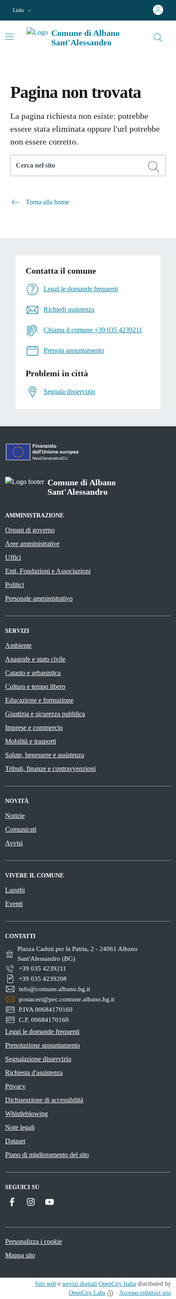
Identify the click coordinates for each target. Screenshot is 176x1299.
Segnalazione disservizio (38, 1059)
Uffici (13, 557)
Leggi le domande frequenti (42, 1031)
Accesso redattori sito (145, 1293)
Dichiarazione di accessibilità (44, 1100)
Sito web (45, 1284)
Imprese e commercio (34, 727)
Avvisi (14, 843)
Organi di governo (30, 530)
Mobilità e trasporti (30, 741)
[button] (23, 10)
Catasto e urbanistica (33, 672)
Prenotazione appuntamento (42, 1045)
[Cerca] (154, 167)
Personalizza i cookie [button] (33, 1241)
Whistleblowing (26, 1113)
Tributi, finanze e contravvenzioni (50, 768)
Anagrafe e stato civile (35, 659)
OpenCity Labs (87, 1293)
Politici (14, 584)
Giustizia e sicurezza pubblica (45, 713)
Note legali (20, 1127)
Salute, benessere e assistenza (44, 755)
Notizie (15, 815)
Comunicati (20, 829)
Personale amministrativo (39, 598)
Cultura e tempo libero (35, 686)
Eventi (14, 903)
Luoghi (15, 890)
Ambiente (18, 645)
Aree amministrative (32, 543)
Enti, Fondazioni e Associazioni (48, 571)
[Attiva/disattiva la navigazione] (9, 37)
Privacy (15, 1086)
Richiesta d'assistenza (34, 1072)
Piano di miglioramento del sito (47, 1154)
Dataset (15, 1141)
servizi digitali (79, 1284)
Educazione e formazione (39, 700)
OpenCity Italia (117, 1284)
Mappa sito (20, 1255)
